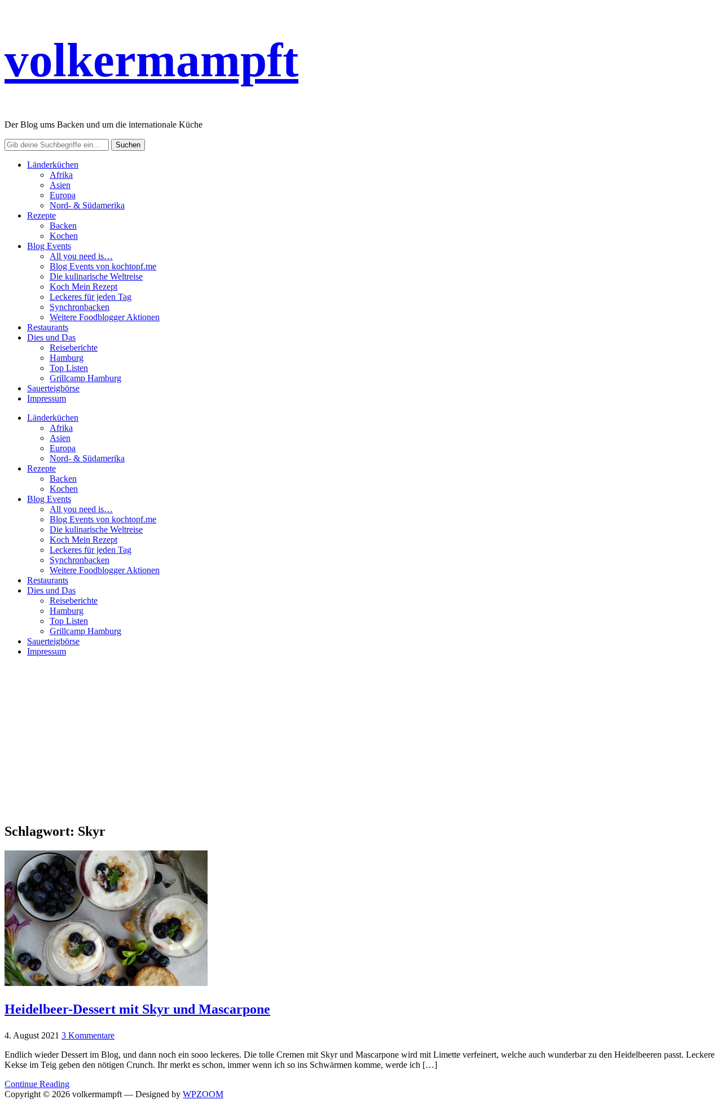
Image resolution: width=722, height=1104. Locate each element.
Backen (63, 225)
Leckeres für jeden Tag (90, 297)
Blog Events (49, 246)
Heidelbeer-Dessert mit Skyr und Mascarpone (137, 1009)
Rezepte (41, 215)
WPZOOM (203, 1094)
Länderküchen (52, 164)
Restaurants (47, 327)
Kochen (64, 236)
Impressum (46, 398)
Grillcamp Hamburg (85, 378)
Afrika (61, 175)
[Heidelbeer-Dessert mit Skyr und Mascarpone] (106, 983)
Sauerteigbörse (53, 388)
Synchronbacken (79, 307)
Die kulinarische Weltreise (96, 276)
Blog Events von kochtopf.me (103, 266)
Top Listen (69, 368)
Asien (60, 185)
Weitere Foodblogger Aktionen (105, 317)
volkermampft (151, 59)
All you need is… (81, 256)
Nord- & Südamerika (87, 205)
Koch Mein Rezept (83, 286)
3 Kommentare (88, 1035)
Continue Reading (37, 1084)
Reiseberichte (74, 347)
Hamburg (66, 358)
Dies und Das (51, 337)
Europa (63, 195)
